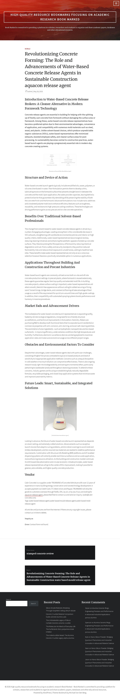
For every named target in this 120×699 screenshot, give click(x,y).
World (27, 49)
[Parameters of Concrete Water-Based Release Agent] (60, 165)
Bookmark (63, 692)
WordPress (47, 692)
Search (8, 599)
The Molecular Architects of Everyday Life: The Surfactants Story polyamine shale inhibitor (61, 629)
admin (30, 91)
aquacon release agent (34, 495)
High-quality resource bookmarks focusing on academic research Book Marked (60, 17)
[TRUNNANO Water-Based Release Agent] (60, 429)
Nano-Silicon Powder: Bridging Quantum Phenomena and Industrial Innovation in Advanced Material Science (99, 640)
